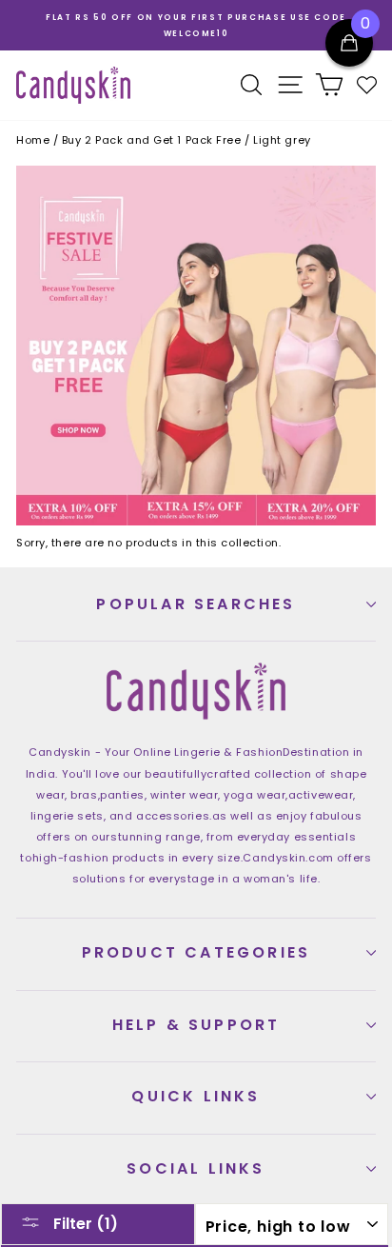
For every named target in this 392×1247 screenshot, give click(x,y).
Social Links (196, 1168)
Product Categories (196, 952)
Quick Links (195, 1096)
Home (32, 140)
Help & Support (196, 1025)
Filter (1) (83, 1224)
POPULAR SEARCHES (195, 604)
